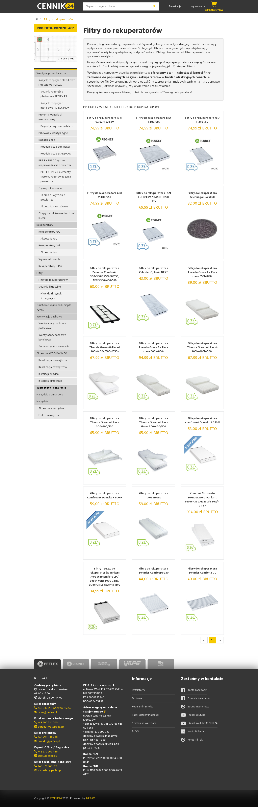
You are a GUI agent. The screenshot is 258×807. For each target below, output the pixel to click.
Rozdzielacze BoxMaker (55, 147)
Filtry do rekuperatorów (58, 19)
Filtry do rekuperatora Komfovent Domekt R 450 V (202, 421)
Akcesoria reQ (49, 238)
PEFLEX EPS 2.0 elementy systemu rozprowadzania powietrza (56, 177)
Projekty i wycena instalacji (57, 126)
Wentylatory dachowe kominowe (52, 337)
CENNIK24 (56, 798)
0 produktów (214, 10)
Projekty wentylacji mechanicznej (50, 117)
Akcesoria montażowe (54, 206)
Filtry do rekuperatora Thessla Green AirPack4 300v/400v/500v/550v (104, 348)
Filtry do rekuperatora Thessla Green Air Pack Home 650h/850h (202, 272)
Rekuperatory (44, 225)
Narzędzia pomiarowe (49, 394)
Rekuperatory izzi (49, 245)
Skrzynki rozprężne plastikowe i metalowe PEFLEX (56, 82)
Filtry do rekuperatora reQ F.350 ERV (202, 120)
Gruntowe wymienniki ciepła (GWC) (53, 307)
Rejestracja (175, 6)
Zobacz (112, 179)
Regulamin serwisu (142, 707)
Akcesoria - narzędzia (51, 408)
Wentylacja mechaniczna (51, 73)
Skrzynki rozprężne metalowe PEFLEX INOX (55, 105)
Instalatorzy (138, 690)
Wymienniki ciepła (49, 259)
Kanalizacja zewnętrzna (52, 367)
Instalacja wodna (48, 374)
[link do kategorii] (41, 19)
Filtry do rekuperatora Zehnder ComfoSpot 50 (153, 571)
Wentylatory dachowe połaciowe (52, 326)
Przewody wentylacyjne (53, 133)
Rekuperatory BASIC (50, 266)
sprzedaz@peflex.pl (49, 770)
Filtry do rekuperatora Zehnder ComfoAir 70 (202, 571)
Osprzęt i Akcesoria (50, 188)
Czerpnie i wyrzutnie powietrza (53, 197)
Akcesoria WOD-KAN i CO (51, 353)
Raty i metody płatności (145, 715)
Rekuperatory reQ (49, 232)
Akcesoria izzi (49, 252)
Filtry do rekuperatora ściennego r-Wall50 (202, 195)
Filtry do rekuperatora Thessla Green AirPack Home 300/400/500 (153, 423)
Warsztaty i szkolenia (51, 388)
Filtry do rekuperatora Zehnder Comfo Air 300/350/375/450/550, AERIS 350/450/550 (104, 274)
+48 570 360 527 (47, 766)
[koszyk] (214, 4)
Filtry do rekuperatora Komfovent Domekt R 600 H (104, 496)
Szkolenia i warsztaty (144, 723)
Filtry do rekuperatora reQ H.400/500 (153, 120)
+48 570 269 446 (47, 751)
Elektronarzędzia (48, 415)
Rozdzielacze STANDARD (56, 153)
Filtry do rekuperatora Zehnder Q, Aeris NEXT (153, 270)
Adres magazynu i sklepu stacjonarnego (100, 709)
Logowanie (196, 6)
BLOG (135, 731)
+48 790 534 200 (47, 722)
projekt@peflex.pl (48, 741)
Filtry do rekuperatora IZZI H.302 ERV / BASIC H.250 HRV (153, 197)
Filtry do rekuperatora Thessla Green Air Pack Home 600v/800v (153, 348)
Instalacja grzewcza (50, 381)
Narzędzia (42, 401)
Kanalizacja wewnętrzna (53, 360)
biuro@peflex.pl (47, 712)
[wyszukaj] (154, 6)
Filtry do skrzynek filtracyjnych (51, 296)
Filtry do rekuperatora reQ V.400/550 (104, 195)
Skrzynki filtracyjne (49, 287)
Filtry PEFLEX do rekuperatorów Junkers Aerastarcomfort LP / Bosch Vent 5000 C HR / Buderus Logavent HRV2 (104, 577)
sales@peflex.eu (47, 756)
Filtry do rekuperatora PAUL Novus (153, 496)
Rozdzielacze (46, 140)
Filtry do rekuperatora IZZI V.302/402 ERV (104, 120)
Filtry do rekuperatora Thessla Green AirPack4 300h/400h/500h (202, 348)
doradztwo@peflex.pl (50, 727)
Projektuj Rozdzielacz (55, 28)
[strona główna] (36, 19)
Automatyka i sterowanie (53, 346)
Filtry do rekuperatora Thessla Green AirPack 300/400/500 (104, 423)
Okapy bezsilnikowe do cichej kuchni (56, 216)
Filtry (39, 273)
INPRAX (90, 798)
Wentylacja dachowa (49, 316)
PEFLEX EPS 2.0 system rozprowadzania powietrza (55, 163)
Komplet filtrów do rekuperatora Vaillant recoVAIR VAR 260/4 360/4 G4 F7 (202, 500)
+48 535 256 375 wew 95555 (54, 708)
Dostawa (137, 698)
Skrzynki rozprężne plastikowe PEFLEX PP (54, 94)
